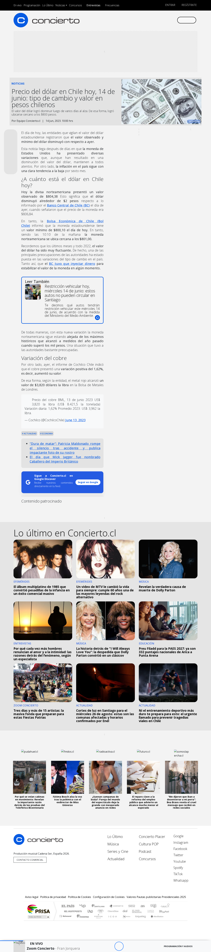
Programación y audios (178, 946)
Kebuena (165, 911)
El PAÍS (67, 906)
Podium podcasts (65, 915)
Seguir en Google (88, 482)
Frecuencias (112, 5)
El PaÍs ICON (112, 920)
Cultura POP (149, 844)
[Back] (100, 946)
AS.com (142, 906)
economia (47, 433)
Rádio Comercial (170, 920)
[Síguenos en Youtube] (158, 20)
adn (153, 906)
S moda (125, 920)
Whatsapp (180, 880)
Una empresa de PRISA (38, 909)
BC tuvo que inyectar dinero (72, 263)
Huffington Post (72, 911)
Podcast (145, 851)
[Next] (137, 946)
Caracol (165, 906)
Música (113, 844)
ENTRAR (170, 5)
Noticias (60, 5)
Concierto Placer (152, 836)
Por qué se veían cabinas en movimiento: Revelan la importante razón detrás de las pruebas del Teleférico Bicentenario (29, 802)
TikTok (178, 874)
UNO (90, 911)
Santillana (99, 906)
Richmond (65, 920)
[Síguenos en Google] (136, 20)
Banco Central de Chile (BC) (68, 205)
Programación (32, 5)
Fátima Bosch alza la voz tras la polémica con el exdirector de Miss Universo (67, 800)
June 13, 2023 (75, 420)
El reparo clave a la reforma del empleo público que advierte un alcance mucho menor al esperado (143, 802)
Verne (144, 911)
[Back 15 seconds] (109, 946)
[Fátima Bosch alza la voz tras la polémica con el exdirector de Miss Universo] (67, 777)
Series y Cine (117, 851)
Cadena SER (132, 906)
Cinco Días (112, 911)
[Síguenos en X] (152, 20)
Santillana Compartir (116, 906)
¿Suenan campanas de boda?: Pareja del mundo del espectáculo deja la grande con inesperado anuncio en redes (105, 802)
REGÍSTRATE (189, 5)
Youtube (179, 861)
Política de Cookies (79, 897)
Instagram (180, 842)
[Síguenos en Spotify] (163, 20)
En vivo (18, 5)
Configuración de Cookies (109, 897)
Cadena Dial (154, 911)
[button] (11, 940)
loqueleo (139, 920)
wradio (100, 911)
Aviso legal (31, 897)
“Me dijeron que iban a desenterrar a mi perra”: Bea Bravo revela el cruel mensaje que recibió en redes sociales (181, 802)
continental (125, 911)
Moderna (82, 920)
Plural (97, 920)
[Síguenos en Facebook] (147, 20)
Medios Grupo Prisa (38, 917)
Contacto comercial (30, 859)
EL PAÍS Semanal (134, 911)
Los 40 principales (83, 906)
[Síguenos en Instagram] (141, 20)
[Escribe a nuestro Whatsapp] (174, 20)
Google (178, 836)
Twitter (178, 855)
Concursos (75, 5)
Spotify (178, 867)
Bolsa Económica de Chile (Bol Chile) (62, 223)
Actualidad (29, 433)
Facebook (180, 849)
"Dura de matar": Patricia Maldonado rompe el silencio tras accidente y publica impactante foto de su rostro (65, 448)
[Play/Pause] (118, 946)
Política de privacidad (53, 897)
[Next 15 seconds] (128, 946)
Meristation (155, 920)
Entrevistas (93, 5)
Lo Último (47, 5)
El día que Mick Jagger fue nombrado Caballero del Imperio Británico (65, 459)
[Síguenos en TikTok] (168, 20)
